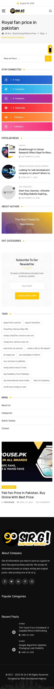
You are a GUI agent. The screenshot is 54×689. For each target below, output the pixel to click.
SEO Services (25, 187)
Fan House (9, 502)
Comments (44, 502)
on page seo (9, 355)
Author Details (8, 420)
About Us (6, 405)
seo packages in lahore (29, 355)
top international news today (16, 380)
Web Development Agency (33, 678)
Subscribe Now (27, 296)
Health (22, 146)
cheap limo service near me (16, 342)
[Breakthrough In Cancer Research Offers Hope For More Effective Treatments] (9, 151)
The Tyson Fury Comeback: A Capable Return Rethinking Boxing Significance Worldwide (35, 630)
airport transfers (32, 322)
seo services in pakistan (14, 361)
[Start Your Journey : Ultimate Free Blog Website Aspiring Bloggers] (9, 192)
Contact (5, 428)
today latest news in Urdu (14, 367)
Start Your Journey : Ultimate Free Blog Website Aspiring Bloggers (34, 193)
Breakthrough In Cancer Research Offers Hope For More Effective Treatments (35, 152)
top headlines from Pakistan (16, 374)
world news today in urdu (14, 387)
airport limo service (12, 322)
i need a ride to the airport (38, 348)
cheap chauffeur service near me (18, 335)
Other (22, 624)
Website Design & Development (34, 166)
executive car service (13, 348)
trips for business (42, 380)
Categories (7, 413)
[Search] (50, 10)
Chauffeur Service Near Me (15, 329)
